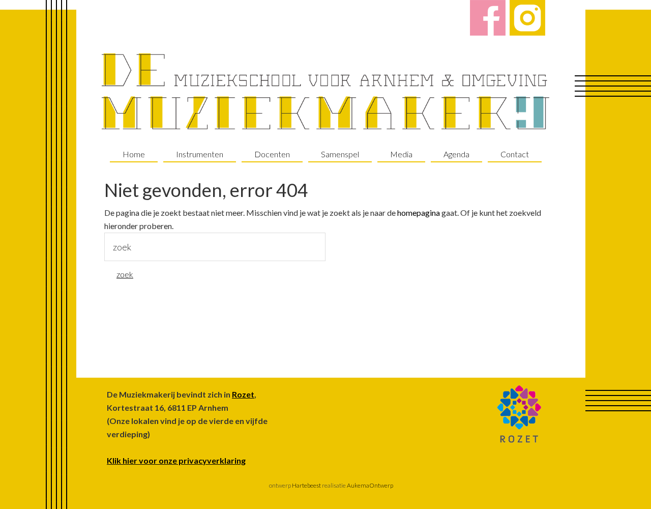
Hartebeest (306, 485)
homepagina (418, 212)
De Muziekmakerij (325, 92)
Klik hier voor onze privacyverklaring (176, 460)
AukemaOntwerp (369, 485)
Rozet (243, 394)
